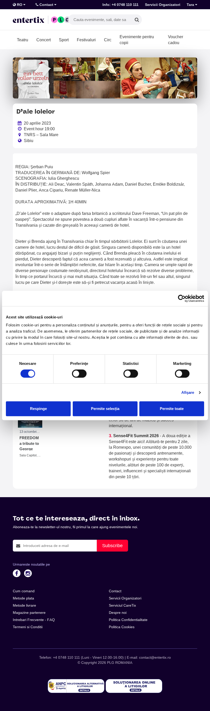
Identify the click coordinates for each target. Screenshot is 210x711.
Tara (191, 4)
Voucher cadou (175, 39)
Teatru (22, 39)
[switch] (79, 373)
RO (19, 4)
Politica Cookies (121, 627)
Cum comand (24, 591)
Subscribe (112, 545)
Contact (46, 4)
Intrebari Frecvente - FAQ (34, 619)
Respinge (38, 408)
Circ (107, 39)
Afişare (187, 392)
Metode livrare (24, 605)
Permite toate (172, 408)
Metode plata (23, 598)
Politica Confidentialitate (128, 619)
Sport (64, 39)
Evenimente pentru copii (137, 39)
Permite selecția (105, 408)
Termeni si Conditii (28, 627)
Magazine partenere (29, 612)
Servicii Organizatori (162, 4)
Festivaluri (86, 39)
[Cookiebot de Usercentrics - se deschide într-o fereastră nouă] (181, 298)
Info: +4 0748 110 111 (120, 4)
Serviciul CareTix (122, 605)
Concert (43, 39)
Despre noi (118, 612)
